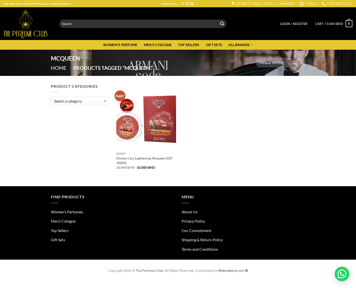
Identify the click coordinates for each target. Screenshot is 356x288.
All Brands (238, 45)
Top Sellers (60, 230)
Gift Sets (58, 239)
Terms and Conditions (200, 249)
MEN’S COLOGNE (158, 45)
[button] (294, 24)
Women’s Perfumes (67, 211)
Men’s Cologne (63, 221)
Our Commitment (196, 230)
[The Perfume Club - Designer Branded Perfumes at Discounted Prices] (28, 23)
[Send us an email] (191, 4)
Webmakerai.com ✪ (233, 270)
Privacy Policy (193, 221)
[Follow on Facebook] (182, 4)
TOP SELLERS (188, 45)
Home (58, 68)
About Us (190, 211)
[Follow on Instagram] (187, 4)
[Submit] (222, 24)
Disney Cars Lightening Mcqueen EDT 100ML (144, 160)
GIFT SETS (214, 45)
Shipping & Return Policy (202, 239)
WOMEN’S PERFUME (120, 45)
